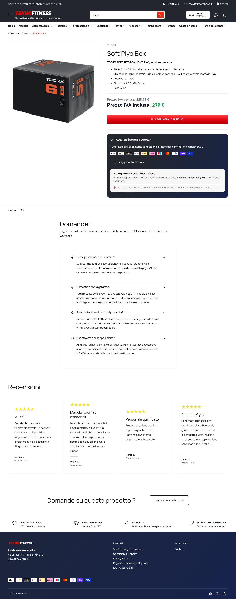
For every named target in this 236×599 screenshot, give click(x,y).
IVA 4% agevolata (122, 567)
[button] (10, 15)
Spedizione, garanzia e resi (128, 549)
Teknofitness (20, 593)
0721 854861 (173, 4)
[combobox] (127, 15)
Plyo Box (23, 33)
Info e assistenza (213, 26)
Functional (101, 26)
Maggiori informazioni (131, 162)
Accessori (134, 26)
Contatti (179, 549)
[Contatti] (216, 15)
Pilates (118, 26)
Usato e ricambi (188, 26)
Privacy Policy (120, 558)
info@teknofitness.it (200, 4)
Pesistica (61, 26)
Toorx (111, 45)
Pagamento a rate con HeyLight (130, 563)
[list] (118, 434)
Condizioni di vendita (125, 554)
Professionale (81, 26)
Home (11, 33)
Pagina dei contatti (167, 500)
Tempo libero (153, 26)
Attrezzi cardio (41, 26)
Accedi (224, 4)
